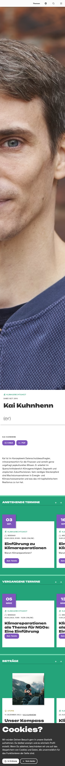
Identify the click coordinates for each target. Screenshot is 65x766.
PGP (23, 443)
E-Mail (10, 443)
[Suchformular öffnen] (53, 3)
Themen (36, 3)
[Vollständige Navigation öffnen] (61, 3)
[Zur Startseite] (7, 3)
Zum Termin (12, 561)
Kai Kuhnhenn (29, 715)
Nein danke (30, 761)
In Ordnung (12, 761)
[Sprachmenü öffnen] (46, 3)
